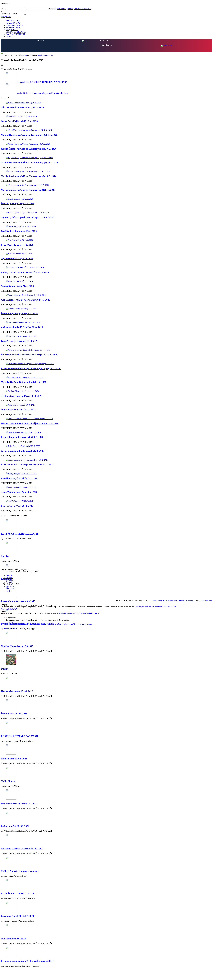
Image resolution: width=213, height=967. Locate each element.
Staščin (4, 668)
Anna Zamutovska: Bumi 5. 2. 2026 (19, 492)
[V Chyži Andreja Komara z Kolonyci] (106, 861)
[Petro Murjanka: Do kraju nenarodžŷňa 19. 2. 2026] (106, 460)
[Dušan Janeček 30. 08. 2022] (106, 816)
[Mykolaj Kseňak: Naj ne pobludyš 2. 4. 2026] (106, 377)
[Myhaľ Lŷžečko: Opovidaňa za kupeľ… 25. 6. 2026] (106, 212)
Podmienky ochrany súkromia (165, 600)
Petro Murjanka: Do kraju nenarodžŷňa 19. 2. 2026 (27, 464)
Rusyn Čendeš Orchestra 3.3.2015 (18, 601)
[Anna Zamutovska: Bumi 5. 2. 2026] (106, 487)
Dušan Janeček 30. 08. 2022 (15, 826)
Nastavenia (5, 609)
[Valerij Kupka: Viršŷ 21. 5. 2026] (106, 281)
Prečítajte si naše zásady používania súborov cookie (156, 606)
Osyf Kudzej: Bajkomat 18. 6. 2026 (19, 231)
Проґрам (14, 25)
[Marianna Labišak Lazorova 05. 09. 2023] (106, 839)
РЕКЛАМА (16, 32)
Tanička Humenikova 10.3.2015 (17, 646)
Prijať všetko (15, 609)
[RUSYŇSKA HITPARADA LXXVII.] (106, 524)
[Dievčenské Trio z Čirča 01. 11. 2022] (106, 794)
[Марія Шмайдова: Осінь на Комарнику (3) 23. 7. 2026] (106, 157)
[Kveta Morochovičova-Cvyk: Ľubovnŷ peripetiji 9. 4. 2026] (106, 363)
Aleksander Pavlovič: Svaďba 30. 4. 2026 (22, 327)
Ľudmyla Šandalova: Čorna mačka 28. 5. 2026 (25, 272)
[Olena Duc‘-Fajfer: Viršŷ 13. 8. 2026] (106, 116)
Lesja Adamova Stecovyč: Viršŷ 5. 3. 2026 (22, 437)
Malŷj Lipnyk (8, 781)
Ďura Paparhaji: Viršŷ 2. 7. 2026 (17, 203)
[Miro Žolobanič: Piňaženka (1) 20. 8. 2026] (106, 102)
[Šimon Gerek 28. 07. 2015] (106, 704)
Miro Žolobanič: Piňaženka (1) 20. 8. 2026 (22, 107)
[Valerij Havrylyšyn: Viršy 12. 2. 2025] (106, 473)
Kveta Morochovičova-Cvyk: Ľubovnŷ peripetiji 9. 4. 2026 (31, 368)
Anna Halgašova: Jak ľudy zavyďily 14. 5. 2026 (25, 299)
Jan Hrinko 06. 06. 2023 (13, 938)
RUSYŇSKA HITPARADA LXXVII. (20, 533)
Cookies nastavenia (185, 600)
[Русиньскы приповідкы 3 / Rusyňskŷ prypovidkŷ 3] (106, 951)
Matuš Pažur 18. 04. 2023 (14, 758)
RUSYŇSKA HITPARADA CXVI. (18, 893)
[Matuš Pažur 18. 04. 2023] (106, 749)
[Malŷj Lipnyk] (106, 771)
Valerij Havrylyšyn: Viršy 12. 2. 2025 (19, 478)
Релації (13, 27)
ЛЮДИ (12, 30)
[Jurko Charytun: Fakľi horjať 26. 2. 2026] (106, 446)
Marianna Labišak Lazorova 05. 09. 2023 (22, 848)
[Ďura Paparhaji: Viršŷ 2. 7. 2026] (106, 199)
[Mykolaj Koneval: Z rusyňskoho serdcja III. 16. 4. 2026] (106, 350)
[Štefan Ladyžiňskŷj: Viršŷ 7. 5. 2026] (106, 308)
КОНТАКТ (15, 34)
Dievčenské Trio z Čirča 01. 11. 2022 (19, 803)
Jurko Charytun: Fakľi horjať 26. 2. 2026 (22, 450)
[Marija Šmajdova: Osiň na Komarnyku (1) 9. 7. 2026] (106, 185)
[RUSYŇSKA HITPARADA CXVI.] (106, 884)
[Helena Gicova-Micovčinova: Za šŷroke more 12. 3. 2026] (106, 418)
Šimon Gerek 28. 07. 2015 (14, 713)
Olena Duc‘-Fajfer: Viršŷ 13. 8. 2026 (19, 121)
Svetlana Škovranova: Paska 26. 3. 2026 (21, 395)
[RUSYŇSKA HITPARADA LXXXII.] (106, 726)
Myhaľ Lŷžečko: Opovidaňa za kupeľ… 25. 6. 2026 (27, 217)
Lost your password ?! (82, 9)
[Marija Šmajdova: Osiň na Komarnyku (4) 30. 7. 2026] (106, 144)
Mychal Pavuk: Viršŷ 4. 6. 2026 (17, 258)
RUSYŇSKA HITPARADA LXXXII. (20, 736)
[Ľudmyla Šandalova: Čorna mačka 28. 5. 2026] (106, 267)
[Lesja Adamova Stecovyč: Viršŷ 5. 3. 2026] (106, 432)
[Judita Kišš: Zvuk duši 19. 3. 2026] (106, 405)
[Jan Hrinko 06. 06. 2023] (106, 929)
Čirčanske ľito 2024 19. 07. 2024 (17, 915)
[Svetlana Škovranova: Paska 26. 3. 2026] (106, 391)
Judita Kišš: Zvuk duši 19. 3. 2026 (18, 409)
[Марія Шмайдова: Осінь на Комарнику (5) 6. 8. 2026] (106, 130)
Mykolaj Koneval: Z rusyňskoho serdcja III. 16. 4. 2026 (29, 354)
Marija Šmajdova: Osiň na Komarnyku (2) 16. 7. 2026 (28, 176)
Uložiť (4, 628)
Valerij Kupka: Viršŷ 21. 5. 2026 (17, 285)
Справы (13, 23)
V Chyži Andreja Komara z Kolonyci (20, 871)
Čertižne (5, 556)
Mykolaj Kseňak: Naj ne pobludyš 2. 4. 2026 (23, 382)
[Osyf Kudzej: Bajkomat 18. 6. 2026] (106, 226)
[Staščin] (106, 659)
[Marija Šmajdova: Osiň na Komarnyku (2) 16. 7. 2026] (106, 171)
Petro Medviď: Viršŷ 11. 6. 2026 (17, 244)
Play (25, 55)
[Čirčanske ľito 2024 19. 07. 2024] (106, 906)
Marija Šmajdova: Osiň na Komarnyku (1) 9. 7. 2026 (28, 189)
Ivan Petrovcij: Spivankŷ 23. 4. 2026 (19, 340)
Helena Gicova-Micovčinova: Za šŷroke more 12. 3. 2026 (29, 423)
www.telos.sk (206, 600)
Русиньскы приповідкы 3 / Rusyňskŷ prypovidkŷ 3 (27, 960)
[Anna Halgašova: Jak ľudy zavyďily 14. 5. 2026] (106, 295)
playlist (8, 36)
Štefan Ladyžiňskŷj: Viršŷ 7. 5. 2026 (19, 313)
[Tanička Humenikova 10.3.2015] (106, 636)
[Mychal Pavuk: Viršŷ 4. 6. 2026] (106, 253)
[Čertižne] (106, 546)
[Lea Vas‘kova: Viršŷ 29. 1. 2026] (106, 501)
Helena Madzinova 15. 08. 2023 (17, 691)
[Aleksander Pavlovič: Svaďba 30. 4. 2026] (106, 322)
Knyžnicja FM (43, 55)
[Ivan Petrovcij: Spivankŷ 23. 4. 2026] (106, 336)
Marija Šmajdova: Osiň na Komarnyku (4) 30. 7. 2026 (28, 148)
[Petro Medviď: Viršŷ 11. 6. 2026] (106, 240)
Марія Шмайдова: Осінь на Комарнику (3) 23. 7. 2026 (30, 162)
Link (51, 55)
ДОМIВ (12, 21)
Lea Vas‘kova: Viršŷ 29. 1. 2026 (17, 505)
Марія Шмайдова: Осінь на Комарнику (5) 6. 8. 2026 (29, 134)
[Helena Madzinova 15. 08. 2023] (106, 681)
